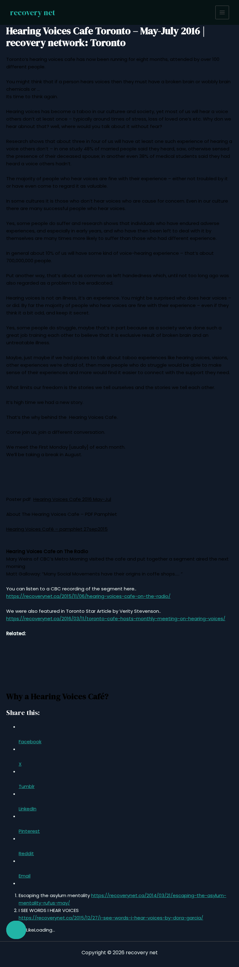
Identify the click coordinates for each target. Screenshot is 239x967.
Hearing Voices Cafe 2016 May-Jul (72, 499)
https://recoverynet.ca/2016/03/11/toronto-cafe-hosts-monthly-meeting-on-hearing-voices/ (115, 618)
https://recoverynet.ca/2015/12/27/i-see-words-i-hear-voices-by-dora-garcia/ (111, 917)
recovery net (32, 12)
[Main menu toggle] (222, 13)
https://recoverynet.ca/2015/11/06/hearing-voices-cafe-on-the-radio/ (88, 596)
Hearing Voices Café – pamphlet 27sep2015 (57, 529)
